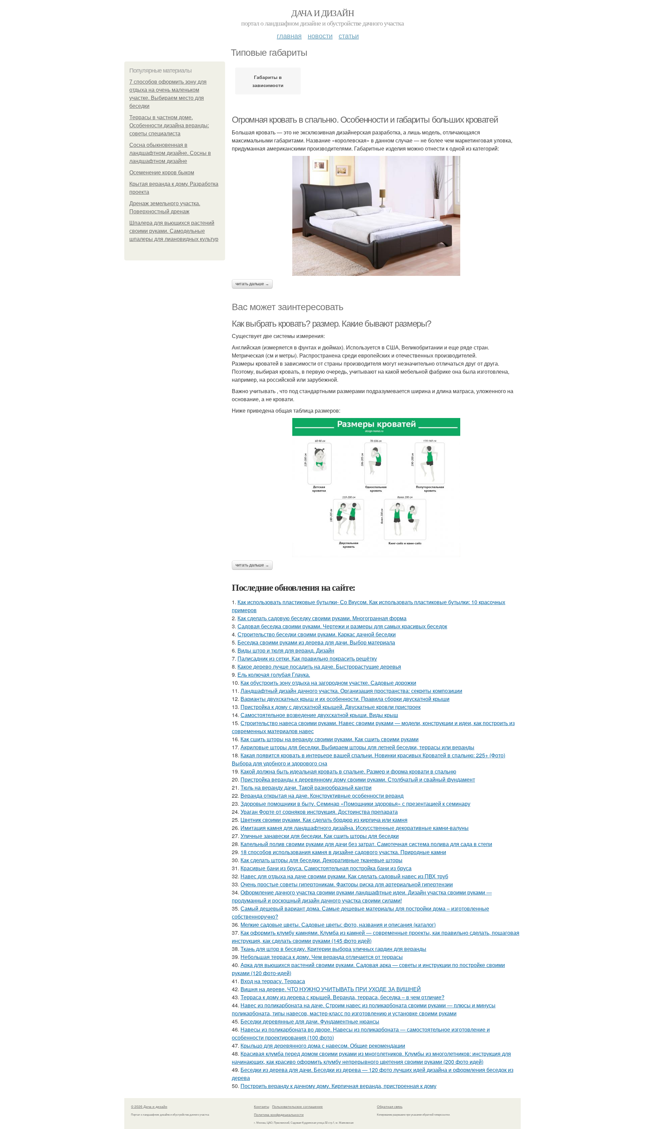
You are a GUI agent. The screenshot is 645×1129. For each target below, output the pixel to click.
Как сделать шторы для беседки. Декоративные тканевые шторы (321, 860)
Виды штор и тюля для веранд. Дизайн (286, 650)
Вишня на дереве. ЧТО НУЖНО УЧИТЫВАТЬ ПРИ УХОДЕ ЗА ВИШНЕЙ (331, 989)
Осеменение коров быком (161, 172)
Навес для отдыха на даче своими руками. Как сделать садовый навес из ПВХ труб (344, 876)
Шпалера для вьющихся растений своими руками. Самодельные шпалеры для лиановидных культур (173, 231)
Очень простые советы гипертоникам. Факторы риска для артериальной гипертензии (347, 884)
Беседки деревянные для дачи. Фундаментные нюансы (310, 1021)
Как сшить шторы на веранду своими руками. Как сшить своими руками (330, 739)
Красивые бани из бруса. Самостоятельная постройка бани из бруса (326, 868)
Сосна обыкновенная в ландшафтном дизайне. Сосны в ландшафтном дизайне (170, 153)
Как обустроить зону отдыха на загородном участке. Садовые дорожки (328, 682)
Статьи (349, 35)
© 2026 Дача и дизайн (149, 1106)
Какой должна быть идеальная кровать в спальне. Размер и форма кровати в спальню (348, 771)
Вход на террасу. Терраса (273, 981)
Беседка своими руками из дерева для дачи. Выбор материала (316, 642)
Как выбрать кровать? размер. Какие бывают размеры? (331, 324)
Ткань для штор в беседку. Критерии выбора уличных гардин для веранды (333, 949)
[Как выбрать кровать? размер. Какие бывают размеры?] (376, 487)
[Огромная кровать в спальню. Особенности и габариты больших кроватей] (376, 216)
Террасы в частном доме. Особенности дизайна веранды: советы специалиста (169, 125)
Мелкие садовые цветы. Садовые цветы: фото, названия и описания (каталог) (338, 924)
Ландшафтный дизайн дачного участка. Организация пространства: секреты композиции (351, 691)
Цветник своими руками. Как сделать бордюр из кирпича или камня (324, 820)
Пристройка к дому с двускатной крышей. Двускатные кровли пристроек (331, 707)
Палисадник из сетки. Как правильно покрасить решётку (307, 658)
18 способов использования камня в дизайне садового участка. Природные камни (343, 852)
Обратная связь (389, 1106)
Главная (289, 35)
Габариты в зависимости (268, 81)
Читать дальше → (252, 284)
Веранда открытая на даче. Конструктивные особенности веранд (322, 795)
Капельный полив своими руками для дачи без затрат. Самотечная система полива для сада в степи (366, 844)
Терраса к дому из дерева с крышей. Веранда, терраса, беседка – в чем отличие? (342, 997)
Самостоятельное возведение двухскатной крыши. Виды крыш (319, 715)
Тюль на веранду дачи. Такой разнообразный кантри (306, 787)
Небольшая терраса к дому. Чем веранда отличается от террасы (322, 957)
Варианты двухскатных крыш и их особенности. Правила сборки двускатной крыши (345, 699)
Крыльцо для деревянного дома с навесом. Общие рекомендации (323, 1045)
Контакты (261, 1106)
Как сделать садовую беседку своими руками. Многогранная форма (322, 618)
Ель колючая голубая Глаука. (274, 674)
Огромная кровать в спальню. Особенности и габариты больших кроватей (365, 120)
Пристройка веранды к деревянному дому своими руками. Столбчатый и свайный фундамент (358, 779)
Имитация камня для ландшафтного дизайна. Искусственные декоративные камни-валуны (355, 828)
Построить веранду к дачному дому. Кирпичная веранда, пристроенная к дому (338, 1086)
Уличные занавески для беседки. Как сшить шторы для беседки (320, 836)
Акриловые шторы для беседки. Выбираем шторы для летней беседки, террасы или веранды (357, 747)
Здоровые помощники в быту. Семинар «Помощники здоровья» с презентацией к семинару (355, 803)
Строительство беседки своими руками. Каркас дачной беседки (317, 634)
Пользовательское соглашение (297, 1106)
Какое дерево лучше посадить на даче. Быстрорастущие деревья (319, 666)
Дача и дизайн (322, 12)
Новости (320, 35)
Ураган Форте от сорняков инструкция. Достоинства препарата (319, 812)
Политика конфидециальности (279, 1114)
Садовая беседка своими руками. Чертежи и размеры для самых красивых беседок (342, 626)
